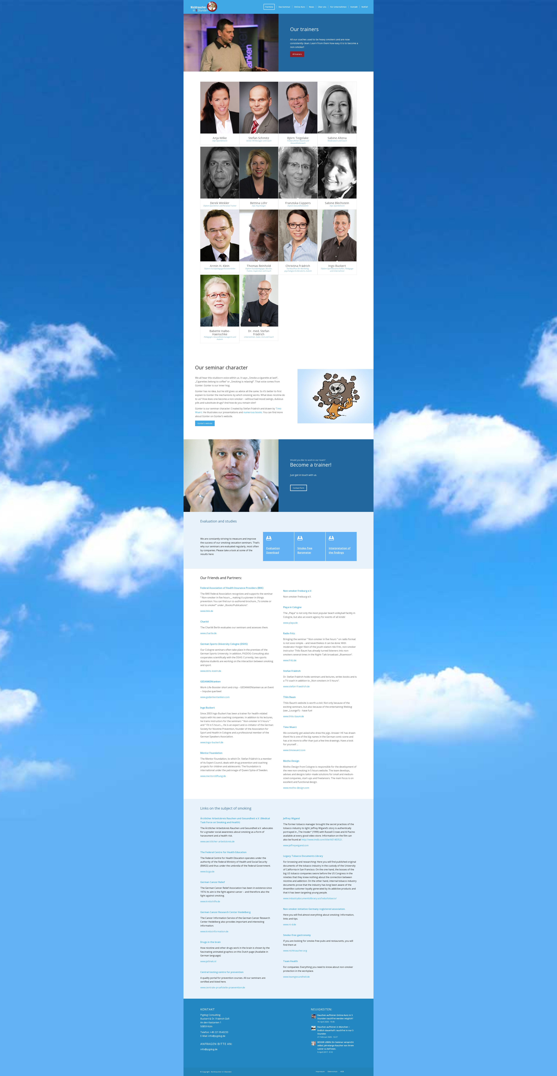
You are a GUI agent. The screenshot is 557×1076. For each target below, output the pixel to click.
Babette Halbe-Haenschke (219, 332)
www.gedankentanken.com (214, 697)
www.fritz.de (289, 660)
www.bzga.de (207, 871)
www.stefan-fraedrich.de (296, 686)
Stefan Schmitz (258, 138)
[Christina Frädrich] (298, 235)
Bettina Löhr (258, 203)
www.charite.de (208, 633)
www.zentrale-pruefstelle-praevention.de (222, 987)
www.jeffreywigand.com (296, 845)
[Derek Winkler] (219, 173)
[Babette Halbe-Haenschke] (219, 301)
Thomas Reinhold (259, 266)
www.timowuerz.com (294, 750)
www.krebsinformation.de (214, 931)
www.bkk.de (206, 611)
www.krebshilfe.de (210, 901)
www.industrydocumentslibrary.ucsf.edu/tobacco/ (310, 898)
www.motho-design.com (296, 787)
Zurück (304, 396)
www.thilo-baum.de (293, 716)
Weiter (367, 396)
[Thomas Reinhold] (258, 235)
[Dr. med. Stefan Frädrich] (258, 301)
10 (344, 420)
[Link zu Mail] (354, 1071)
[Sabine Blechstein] (337, 173)
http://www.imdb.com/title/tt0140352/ (321, 839)
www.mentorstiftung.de (213, 776)
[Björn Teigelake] (298, 108)
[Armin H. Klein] (219, 235)
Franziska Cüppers (298, 203)
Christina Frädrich (298, 266)
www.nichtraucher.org (295, 950)
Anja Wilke (220, 138)
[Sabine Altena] (337, 108)
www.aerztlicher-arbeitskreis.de (217, 841)
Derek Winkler (219, 203)
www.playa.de (290, 622)
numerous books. (253, 412)
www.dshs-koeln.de (210, 671)
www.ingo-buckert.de (211, 742)
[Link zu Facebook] (350, 1071)
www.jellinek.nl (208, 961)
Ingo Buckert (337, 266)
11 (346, 420)
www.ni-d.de (289, 924)
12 (348, 420)
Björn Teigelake (298, 138)
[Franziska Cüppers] (298, 173)
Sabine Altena (337, 138)
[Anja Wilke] (219, 108)
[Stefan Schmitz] (258, 108)
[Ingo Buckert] (337, 235)
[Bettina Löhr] (258, 173)
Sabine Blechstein (337, 203)
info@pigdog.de (216, 1036)
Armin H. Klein (219, 266)
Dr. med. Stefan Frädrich (258, 332)
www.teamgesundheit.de (296, 976)
